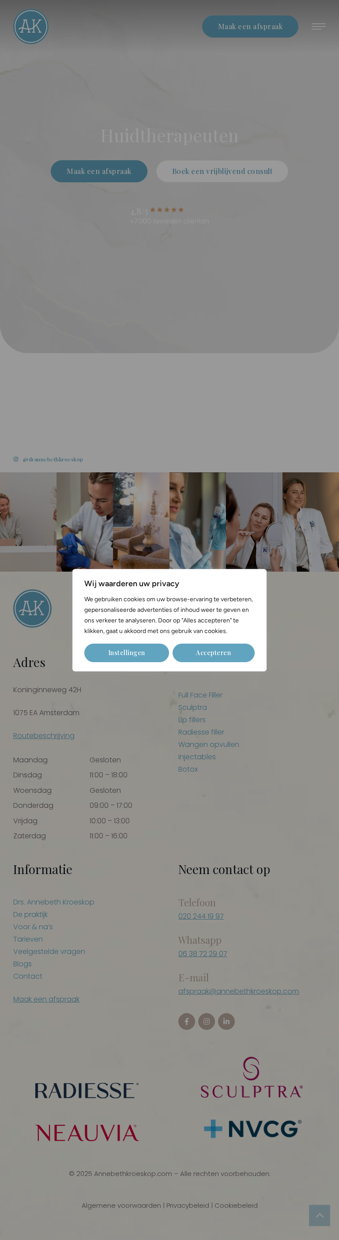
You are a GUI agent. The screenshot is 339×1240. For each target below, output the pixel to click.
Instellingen (126, 652)
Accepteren (213, 652)
